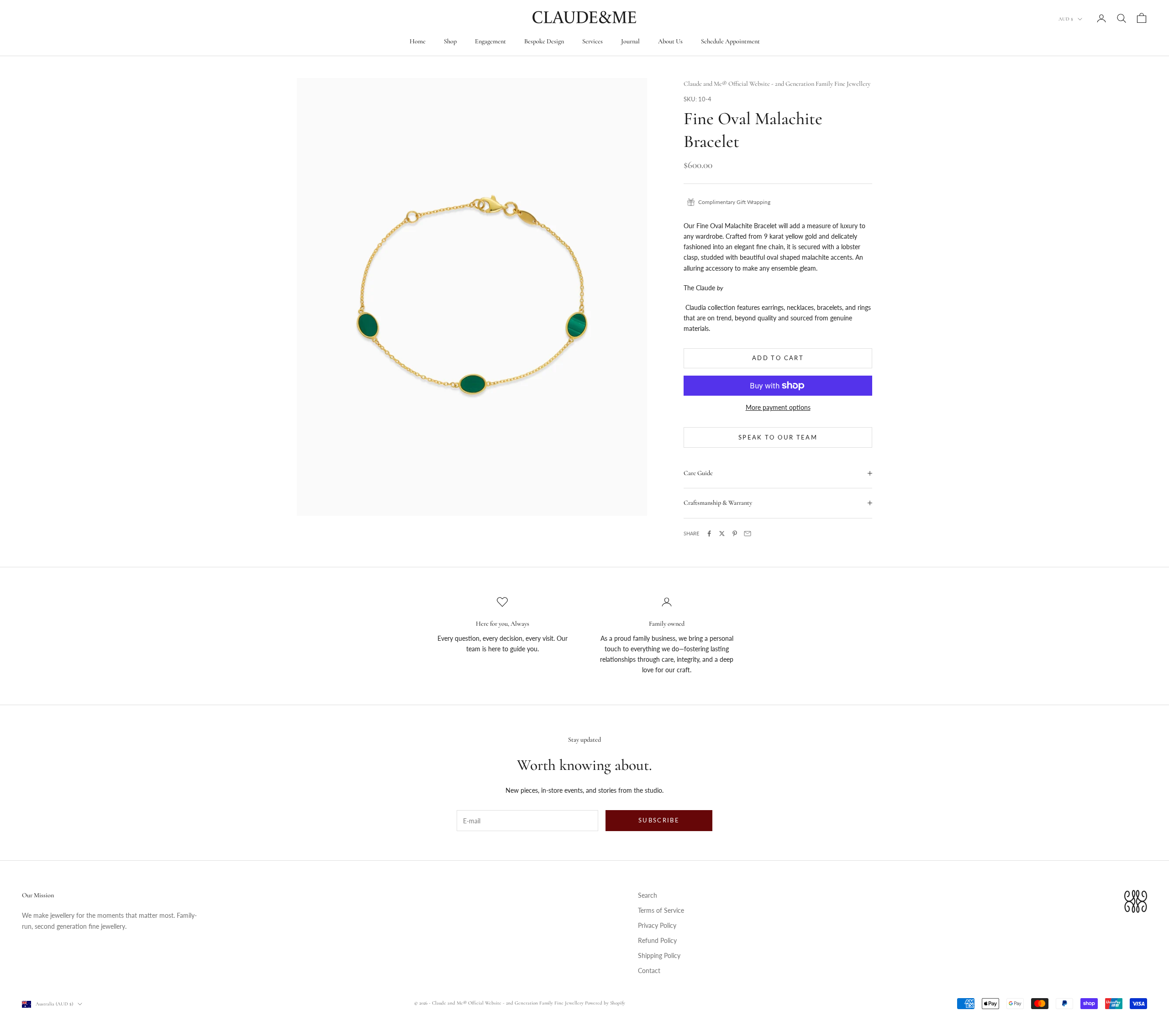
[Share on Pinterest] (734, 533)
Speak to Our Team (777, 437)
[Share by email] (747, 533)
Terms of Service (661, 910)
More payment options (778, 407)
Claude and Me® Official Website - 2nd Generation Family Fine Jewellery (777, 84)
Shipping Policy (659, 955)
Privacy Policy (657, 925)
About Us (670, 41)
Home (418, 41)
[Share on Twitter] (722, 533)
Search (647, 895)
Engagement (490, 41)
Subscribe (658, 820)
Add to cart (778, 357)
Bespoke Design (544, 41)
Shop (450, 41)
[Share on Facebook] (709, 533)
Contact (649, 970)
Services (592, 41)
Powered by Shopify (605, 1003)
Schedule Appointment (730, 41)
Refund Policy (657, 940)
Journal (630, 41)
